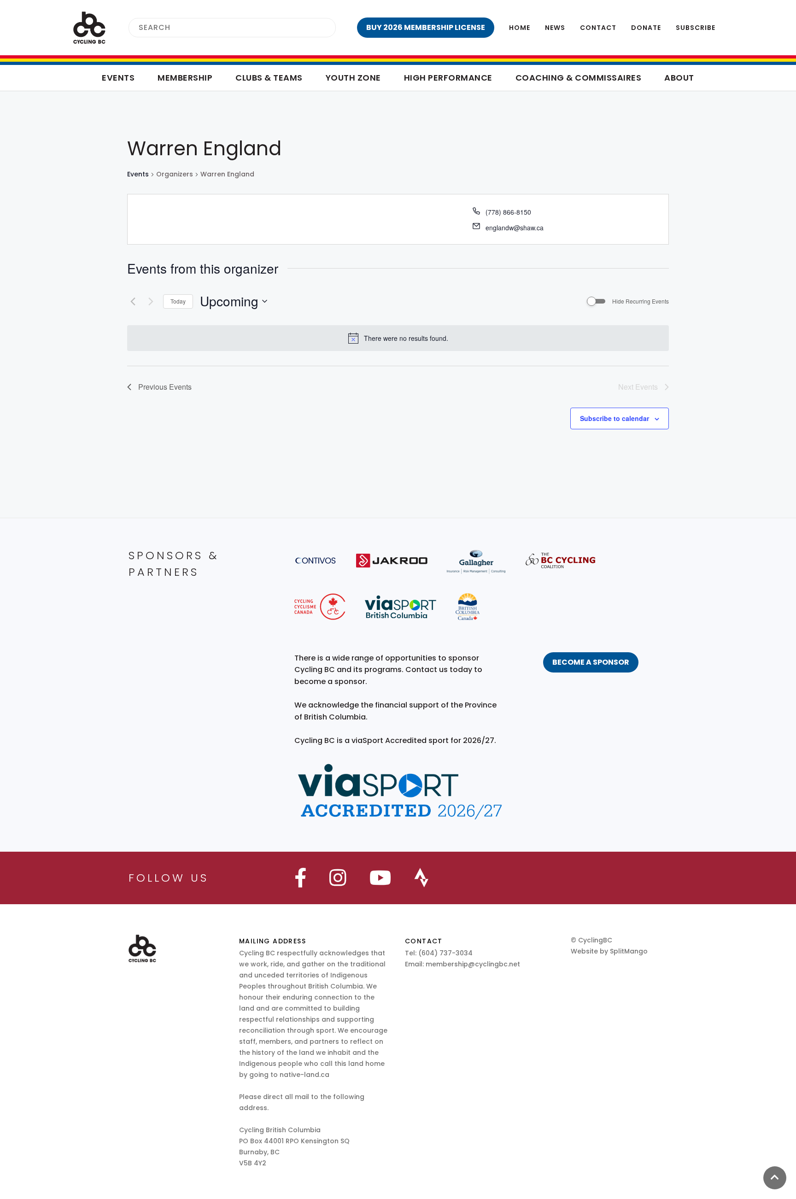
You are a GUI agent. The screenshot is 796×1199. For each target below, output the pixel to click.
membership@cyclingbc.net (473, 964)
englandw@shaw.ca (515, 227)
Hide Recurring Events (640, 301)
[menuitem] (425, 28)
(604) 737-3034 (445, 953)
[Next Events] (150, 301)
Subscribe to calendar (614, 418)
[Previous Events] (132, 301)
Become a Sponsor (590, 662)
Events (138, 174)
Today (178, 301)
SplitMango (629, 951)
